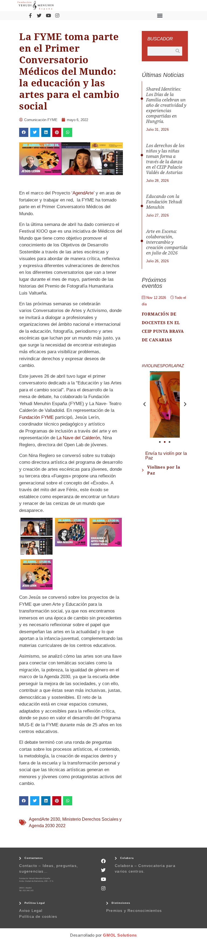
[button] (160, 15)
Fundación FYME (36, 417)
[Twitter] (39, 15)
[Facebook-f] (30, 15)
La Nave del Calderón (78, 437)
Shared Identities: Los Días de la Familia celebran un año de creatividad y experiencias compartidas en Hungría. (166, 105)
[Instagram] (57, 15)
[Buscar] (177, 51)
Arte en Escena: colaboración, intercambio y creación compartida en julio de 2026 (166, 242)
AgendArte (83, 193)
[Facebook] (103, 861)
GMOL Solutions (120, 935)
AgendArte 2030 (44, 819)
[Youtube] (48, 15)
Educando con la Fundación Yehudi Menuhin (164, 202)
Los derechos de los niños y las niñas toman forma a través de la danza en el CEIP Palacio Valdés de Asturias (165, 159)
